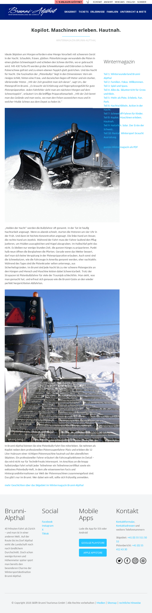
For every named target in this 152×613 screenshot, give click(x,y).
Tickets (83, 11)
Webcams (119, 2)
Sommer (141, 2)
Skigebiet (70, 11)
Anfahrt (108, 2)
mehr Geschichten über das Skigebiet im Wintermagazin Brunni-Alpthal (44, 485)
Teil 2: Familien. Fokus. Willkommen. (124, 82)
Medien (101, 603)
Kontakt (97, 2)
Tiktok (45, 533)
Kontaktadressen (125, 525)
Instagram (47, 525)
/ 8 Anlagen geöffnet (69, 2)
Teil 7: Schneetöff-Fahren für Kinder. (123, 113)
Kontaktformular (125, 521)
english (130, 2)
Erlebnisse (97, 11)
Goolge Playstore (92, 543)
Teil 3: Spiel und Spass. (116, 86)
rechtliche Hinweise (130, 603)
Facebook (47, 521)
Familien (112, 11)
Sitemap (112, 603)
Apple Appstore (93, 552)
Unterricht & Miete (133, 11)
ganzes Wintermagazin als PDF (121, 147)
